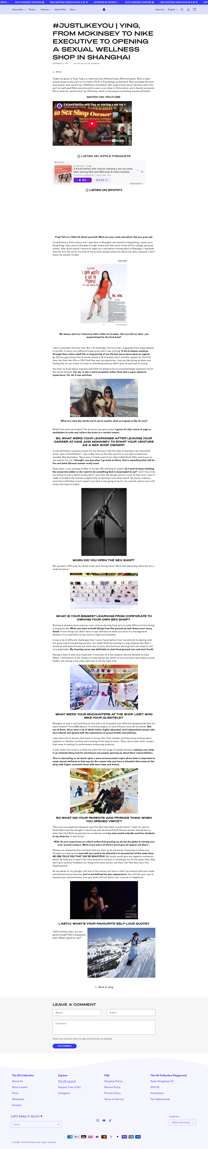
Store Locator (20, 1087)
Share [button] (58, 71)
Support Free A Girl (69, 1087)
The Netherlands (160, 1099)
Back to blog (105, 987)
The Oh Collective (29, 1142)
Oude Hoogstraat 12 (162, 1081)
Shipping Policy (113, 1081)
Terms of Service (114, 1099)
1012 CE (154, 1087)
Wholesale (18, 1099)
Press (15, 1093)
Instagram (64, 1093)
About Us (17, 1081)
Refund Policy (112, 1087)
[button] (18, 9)
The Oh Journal (67, 1081)
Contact (16, 1105)
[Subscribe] (58, 1124)
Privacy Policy (112, 1093)
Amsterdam (157, 1093)
